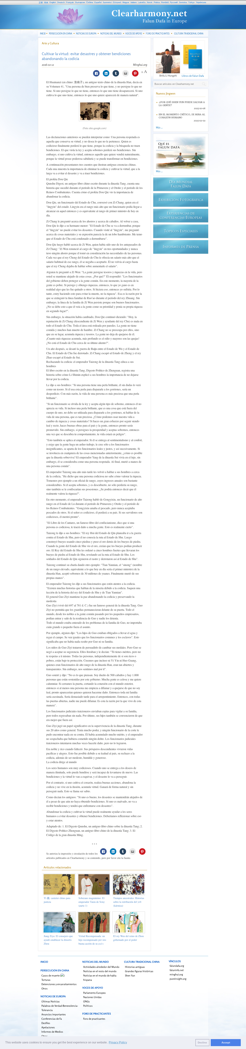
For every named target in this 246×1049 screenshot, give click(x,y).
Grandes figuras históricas (139, 971)
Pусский (174, 2)
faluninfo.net (177, 970)
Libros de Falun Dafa (193, 75)
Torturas (45, 979)
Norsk (149, 2)
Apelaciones (48, 1027)
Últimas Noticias (50, 1001)
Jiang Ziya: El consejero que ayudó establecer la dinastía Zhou (58, 939)
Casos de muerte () (52, 975)
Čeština (89, 2)
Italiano (134, 2)
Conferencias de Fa (51, 1018)
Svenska (183, 2)
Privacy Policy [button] (118, 1042)
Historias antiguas (135, 966)
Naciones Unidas (92, 997)
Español (97, 2)
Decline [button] (202, 1042)
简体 (46, 2)
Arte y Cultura (50, 43)
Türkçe (191, 2)
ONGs (86, 1001)
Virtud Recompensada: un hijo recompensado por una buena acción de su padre (92, 939)
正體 (41, 2)
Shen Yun (130, 975)
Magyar (125, 2)
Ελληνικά (117, 2)
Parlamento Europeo (94, 992)
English (53, 2)
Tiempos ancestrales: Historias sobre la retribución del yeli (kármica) (128, 901)
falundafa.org (177, 965)
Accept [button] (226, 1042)
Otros (44, 988)
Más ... (159, 127)
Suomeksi (107, 2)
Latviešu (142, 2)
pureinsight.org (178, 978)
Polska (157, 2)
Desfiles (45, 1023)
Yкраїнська (201, 2)
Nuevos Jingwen (165, 93)
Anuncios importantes (53, 1014)
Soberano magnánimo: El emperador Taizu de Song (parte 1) (92, 901)
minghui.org (176, 974)
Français (70, 2)
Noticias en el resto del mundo (100, 971)
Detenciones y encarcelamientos (59, 984)
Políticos (88, 1005)
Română (165, 2)
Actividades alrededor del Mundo (101, 966)
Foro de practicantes (94, 1018)
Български (80, 2)
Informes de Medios (52, 1031)
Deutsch (61, 2)
